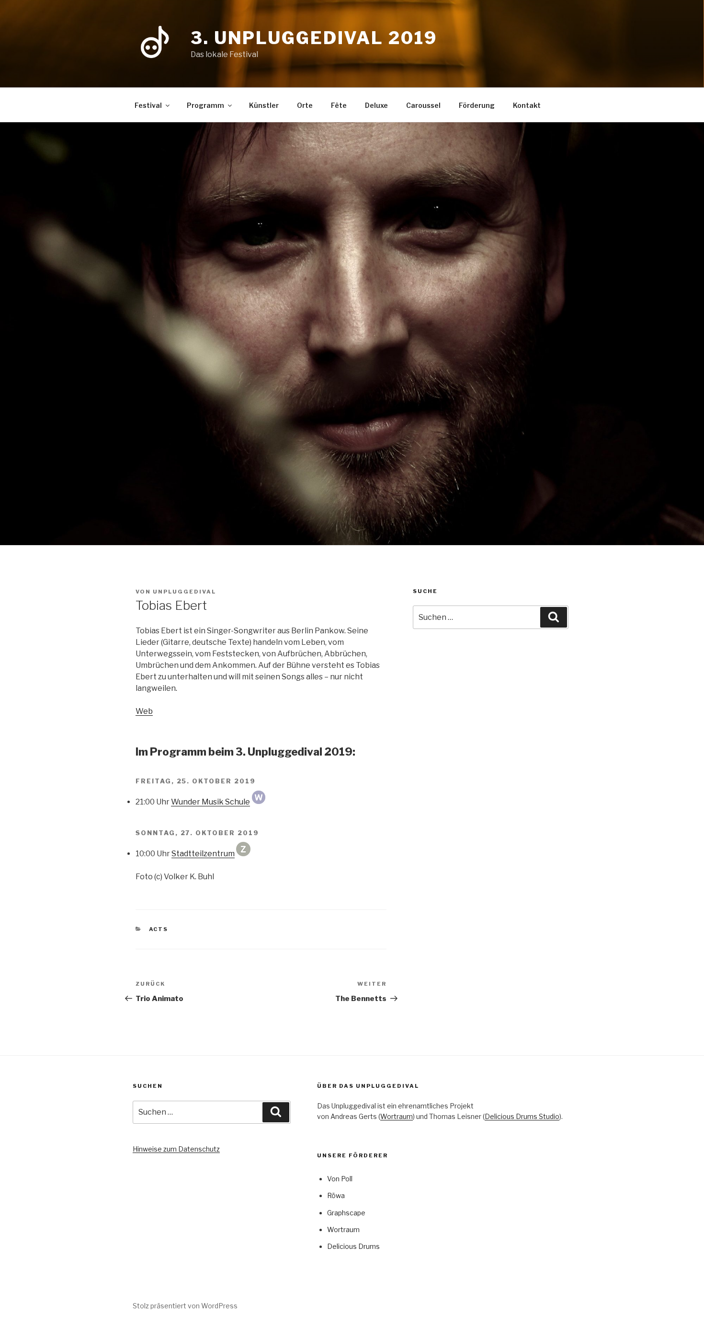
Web (144, 711)
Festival (148, 105)
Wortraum (396, 1116)
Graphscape (346, 1213)
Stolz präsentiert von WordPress (185, 1306)
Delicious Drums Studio (522, 1116)
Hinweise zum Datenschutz (176, 1149)
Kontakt (527, 105)
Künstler (264, 105)
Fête (339, 105)
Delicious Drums (353, 1246)
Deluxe (376, 105)
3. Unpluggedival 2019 (314, 37)
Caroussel (423, 105)
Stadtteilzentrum (203, 853)
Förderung (477, 105)
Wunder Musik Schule (210, 801)
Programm (205, 105)
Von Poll (339, 1179)
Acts (159, 929)
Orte (305, 105)
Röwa (336, 1195)
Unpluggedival (184, 591)
